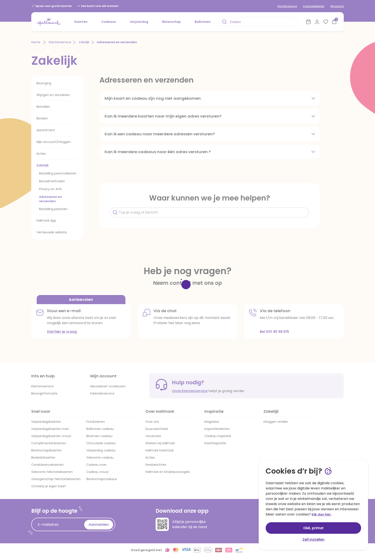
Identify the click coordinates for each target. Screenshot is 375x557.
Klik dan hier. (321, 514)
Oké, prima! (313, 528)
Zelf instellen (313, 539)
